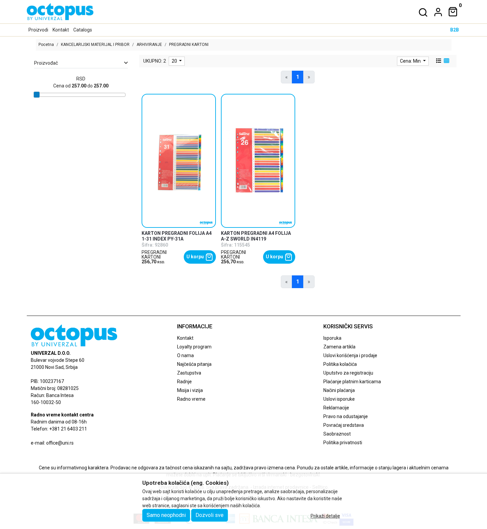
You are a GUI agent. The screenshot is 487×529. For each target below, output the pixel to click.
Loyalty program (194, 346)
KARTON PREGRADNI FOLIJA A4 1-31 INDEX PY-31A (177, 236)
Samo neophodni (166, 515)
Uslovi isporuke (339, 399)
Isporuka (332, 338)
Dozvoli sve (209, 515)
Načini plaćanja (339, 390)
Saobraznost (337, 434)
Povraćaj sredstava (343, 425)
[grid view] (445, 61)
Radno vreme (191, 399)
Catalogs (82, 29)
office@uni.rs (60, 443)
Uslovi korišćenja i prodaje (350, 355)
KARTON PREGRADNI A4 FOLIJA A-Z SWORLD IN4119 (256, 236)
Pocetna (46, 44)
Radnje (184, 381)
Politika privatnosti (342, 442)
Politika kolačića (340, 364)
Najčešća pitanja (194, 364)
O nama (185, 355)
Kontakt (61, 29)
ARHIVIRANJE (149, 44)
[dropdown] (437, 12)
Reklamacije (336, 407)
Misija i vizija (190, 390)
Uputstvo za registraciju (348, 373)
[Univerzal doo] (60, 11)
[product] (179, 161)
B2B (454, 29)
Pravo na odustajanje (345, 416)
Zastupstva (189, 373)
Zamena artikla (339, 346)
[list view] (438, 61)
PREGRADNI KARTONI (154, 255)
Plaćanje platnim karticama (352, 381)
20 (175, 61)
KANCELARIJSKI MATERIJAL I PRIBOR (95, 44)
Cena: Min (411, 61)
